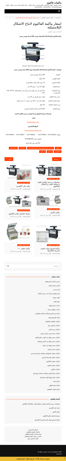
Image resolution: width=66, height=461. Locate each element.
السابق (56, 159)
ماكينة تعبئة (56, 381)
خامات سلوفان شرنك (54, 309)
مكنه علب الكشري (23, 186)
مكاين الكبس (55, 212)
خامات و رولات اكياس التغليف (33, 436)
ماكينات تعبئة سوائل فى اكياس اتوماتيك (48, 341)
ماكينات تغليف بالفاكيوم (54, 31)
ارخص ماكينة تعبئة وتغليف (52, 281)
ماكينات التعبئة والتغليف (33, 432)
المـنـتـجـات (56, 289)
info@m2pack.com (33, 122)
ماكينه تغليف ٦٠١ (23, 248)
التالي (10, 159)
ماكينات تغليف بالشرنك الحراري (51, 357)
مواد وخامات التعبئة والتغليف (33, 434)
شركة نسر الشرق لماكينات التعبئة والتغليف (47, 313)
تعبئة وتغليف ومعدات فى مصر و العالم (49, 293)
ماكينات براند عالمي (54, 329)
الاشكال (22, 148)
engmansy (55, 189)
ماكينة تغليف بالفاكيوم (53, 389)
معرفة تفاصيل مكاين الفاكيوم (19, 214)
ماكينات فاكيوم (54, 2)
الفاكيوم (57, 151)
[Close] (64, 458)
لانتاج (49, 151)
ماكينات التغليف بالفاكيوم (52, 321)
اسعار (57, 148)
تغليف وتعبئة (56, 297)
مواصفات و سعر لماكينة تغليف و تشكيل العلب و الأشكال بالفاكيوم (48, 184)
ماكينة (41, 151)
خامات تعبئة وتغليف (54, 305)
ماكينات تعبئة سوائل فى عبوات (51, 345)
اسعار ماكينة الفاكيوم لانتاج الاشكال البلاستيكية (40, 148)
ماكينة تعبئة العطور (54, 385)
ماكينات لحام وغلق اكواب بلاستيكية (50, 377)
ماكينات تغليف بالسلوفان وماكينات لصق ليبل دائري (45, 353)
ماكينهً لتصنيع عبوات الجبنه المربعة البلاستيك (47, 420)
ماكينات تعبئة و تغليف (54, 349)
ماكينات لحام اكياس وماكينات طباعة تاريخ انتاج (46, 373)
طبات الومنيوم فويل (54, 317)
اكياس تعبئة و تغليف (54, 285)
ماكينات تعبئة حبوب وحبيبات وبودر (50, 333)
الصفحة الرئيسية (33, 430)
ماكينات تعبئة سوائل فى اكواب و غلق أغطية (47, 337)
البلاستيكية (12, 148)
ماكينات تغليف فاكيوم (53, 365)
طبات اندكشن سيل (33, 438)
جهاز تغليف (56, 301)
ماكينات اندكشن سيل (54, 325)
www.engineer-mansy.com (33, 130)
